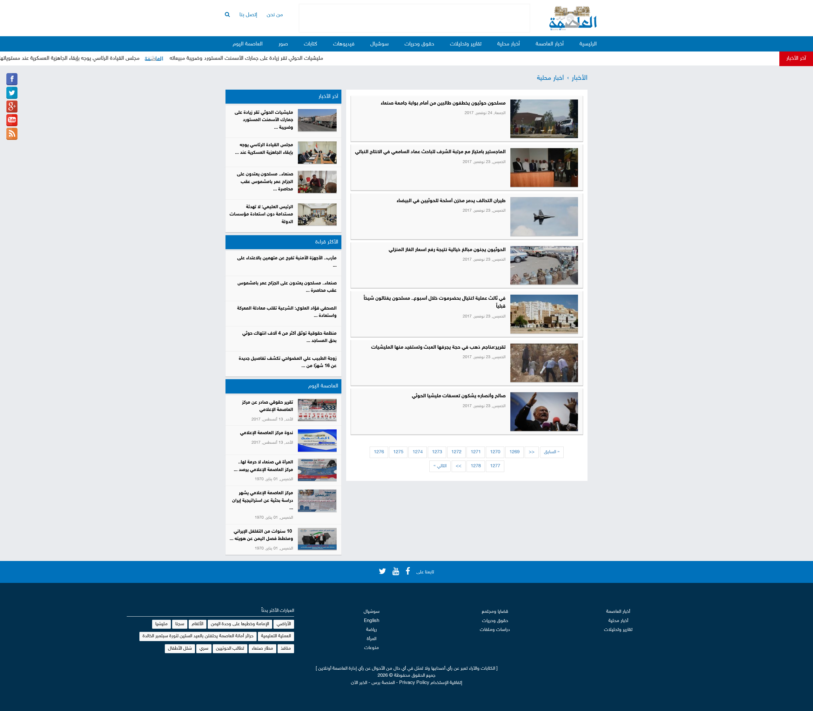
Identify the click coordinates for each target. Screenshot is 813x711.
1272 (456, 452)
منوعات (371, 648)
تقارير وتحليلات (465, 44)
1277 (495, 466)
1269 (514, 452)
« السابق (552, 452)
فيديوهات (343, 44)
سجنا (179, 624)
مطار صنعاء (262, 648)
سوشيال (379, 44)
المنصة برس (383, 683)
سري (203, 648)
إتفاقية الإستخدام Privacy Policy (430, 683)
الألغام (197, 624)
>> (458, 466)
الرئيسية (588, 44)
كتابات (310, 44)
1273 (437, 452)
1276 (379, 452)
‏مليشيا (161, 624)
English (371, 621)
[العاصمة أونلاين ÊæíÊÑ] (11, 93)
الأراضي (284, 624)
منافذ (286, 648)
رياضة (371, 629)
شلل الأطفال (180, 648)
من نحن (275, 15)
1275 (398, 452)
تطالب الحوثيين (230, 648)
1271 (476, 452)
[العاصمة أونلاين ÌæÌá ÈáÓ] (11, 106)
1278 (476, 466)
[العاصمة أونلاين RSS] (11, 134)
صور (283, 44)
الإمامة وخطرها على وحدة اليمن (240, 624)
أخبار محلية (508, 44)
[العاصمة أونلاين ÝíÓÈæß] (11, 79)
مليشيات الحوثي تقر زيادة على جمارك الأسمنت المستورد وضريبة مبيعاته (265, 58)
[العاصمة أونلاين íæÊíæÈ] (11, 120)
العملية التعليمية (276, 636)
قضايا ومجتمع (495, 611)
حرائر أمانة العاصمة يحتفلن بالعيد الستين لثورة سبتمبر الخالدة (198, 636)
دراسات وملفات (495, 629)
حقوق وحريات (419, 44)
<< (531, 452)
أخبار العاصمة (550, 44)
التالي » (440, 466)
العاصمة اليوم (248, 44)
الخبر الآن (359, 683)
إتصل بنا (248, 15)
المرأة (371, 639)
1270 (495, 452)
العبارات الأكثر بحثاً (277, 610)
